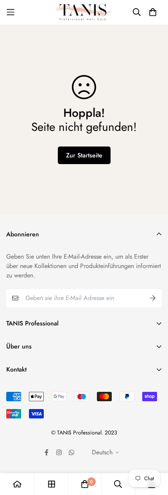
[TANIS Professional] (84, 12)
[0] (85, 484)
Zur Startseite (84, 155)
